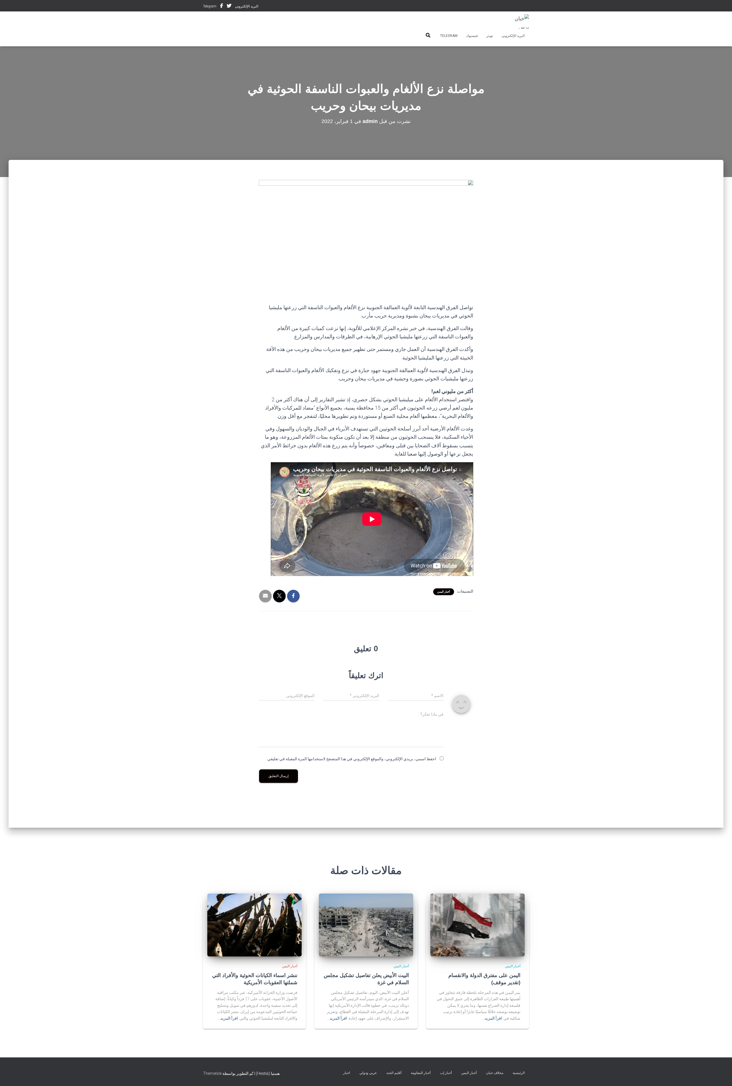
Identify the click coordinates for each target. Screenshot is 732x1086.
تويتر (229, 6)
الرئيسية (519, 1073)
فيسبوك (221, 6)
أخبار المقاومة (421, 1073)
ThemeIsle (212, 1073)
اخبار (346, 1073)
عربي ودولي (368, 1073)
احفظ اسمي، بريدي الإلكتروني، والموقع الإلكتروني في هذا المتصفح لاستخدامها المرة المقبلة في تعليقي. (351, 759)
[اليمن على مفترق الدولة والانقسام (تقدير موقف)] (477, 924)
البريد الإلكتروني (246, 6)
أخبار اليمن (443, 591)
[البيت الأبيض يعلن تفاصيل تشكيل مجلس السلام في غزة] (366, 924)
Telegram (209, 6)
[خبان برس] (518, 21)
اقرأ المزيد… (492, 1018)
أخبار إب (446, 1073)
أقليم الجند (393, 1073)
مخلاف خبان (494, 1073)
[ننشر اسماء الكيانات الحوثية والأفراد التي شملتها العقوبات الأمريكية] (254, 924)
